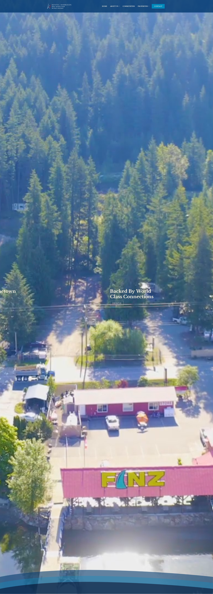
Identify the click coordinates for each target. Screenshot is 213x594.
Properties (143, 6)
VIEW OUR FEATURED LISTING (20, 303)
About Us (114, 6)
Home (104, 6)
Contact (158, 6)
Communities (129, 6)
